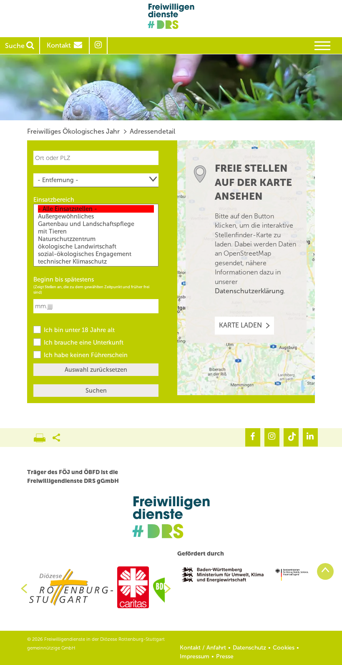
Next (171, 588)
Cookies (283, 647)
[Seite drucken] (43, 436)
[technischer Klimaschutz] (96, 261)
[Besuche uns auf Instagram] (271, 437)
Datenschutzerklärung (249, 291)
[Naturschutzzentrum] (96, 239)
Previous (21, 588)
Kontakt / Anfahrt (203, 647)
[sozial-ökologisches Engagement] (96, 254)
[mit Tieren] (96, 231)
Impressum (194, 656)
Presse (225, 656)
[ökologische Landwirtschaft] (96, 246)
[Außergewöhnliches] (96, 216)
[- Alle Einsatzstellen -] (96, 209)
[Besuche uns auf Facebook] (252, 437)
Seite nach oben (325, 571)
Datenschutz (249, 647)
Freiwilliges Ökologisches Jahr (73, 131)
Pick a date (153, 302)
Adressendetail (152, 131)
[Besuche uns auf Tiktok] (291, 437)
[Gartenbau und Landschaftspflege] (96, 224)
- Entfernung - (58, 180)
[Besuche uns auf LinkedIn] (310, 437)
